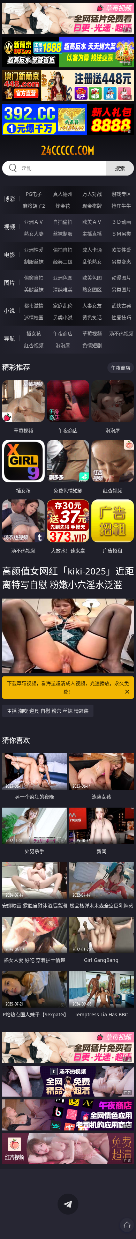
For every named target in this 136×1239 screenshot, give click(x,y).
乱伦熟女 (92, 261)
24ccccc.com (68, 150)
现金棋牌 (92, 205)
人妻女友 (92, 305)
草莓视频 (92, 333)
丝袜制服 (63, 233)
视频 (9, 227)
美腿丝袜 (34, 289)
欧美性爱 (121, 249)
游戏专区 (121, 194)
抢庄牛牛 (121, 205)
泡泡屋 (62, 345)
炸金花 (62, 205)
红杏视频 (34, 345)
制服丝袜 (34, 261)
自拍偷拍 (63, 221)
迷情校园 (34, 317)
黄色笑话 (92, 317)
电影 (9, 255)
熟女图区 (92, 289)
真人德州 (63, 194)
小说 (9, 310)
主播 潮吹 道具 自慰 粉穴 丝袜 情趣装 (48, 710)
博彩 (9, 199)
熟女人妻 (34, 233)
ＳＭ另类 (121, 233)
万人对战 (92, 194)
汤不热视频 (121, 333)
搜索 (120, 168)
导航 (9, 338)
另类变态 (121, 261)
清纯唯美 (63, 289)
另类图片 (121, 289)
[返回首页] (127, 1225)
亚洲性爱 (34, 249)
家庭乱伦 (63, 305)
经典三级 (63, 261)
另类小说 (63, 317)
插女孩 (34, 333)
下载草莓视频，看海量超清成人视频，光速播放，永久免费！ (68, 687)
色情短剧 (92, 345)
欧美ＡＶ (92, 221)
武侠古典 (121, 305)
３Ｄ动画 (121, 221)
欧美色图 (92, 277)
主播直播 (92, 233)
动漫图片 (121, 277)
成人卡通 (92, 249)
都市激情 (34, 305)
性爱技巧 (121, 317)
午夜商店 (63, 333)
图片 (9, 283)
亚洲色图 (63, 277)
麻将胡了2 (34, 205)
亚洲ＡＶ (34, 221)
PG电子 (34, 194)
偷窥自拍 (34, 277)
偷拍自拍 (63, 249)
